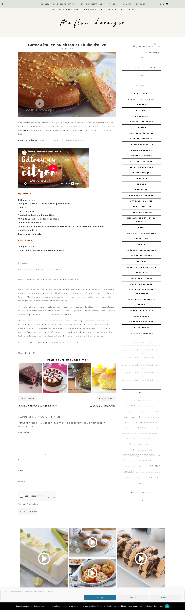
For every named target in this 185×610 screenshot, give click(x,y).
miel (156, 438)
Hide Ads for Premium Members (117, 10)
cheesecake (155, 411)
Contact (140, 4)
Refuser (133, 597)
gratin (140, 427)
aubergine (131, 405)
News (141, 227)
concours (141, 116)
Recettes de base (141, 278)
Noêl (129, 443)
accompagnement (130, 400)
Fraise (142, 422)
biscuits (141, 110)
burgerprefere (132, 411)
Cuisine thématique (91, 4)
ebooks (141, 184)
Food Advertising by (146, 46)
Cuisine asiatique (141, 139)
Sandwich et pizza (141, 310)
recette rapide (142, 466)
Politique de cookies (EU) (65, 10)
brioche (142, 406)
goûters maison (131, 428)
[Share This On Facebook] (26, 353)
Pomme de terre (144, 460)
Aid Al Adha (141, 93)
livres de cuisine (141, 212)
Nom (21, 460)
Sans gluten (141, 316)
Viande (144, 478)
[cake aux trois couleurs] (79, 368)
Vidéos (113, 4)
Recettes (141, 273)
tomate (138, 478)
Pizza (146, 444)
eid (126, 422)
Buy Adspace (90, 10)
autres (141, 105)
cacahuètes (146, 411)
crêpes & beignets (141, 122)
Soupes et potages (141, 322)
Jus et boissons (141, 207)
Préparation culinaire (141, 250)
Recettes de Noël (141, 284)
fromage (148, 422)
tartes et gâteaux (141, 333)
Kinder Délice (142, 433)
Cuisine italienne (141, 161)
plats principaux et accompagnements (139, 449)
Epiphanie (141, 190)
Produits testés (141, 256)
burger (156, 406)
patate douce (138, 444)
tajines (132, 478)
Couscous (145, 417)
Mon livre (126, 4)
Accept (100, 597)
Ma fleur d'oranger (92, 23)
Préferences (165, 597)
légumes (153, 433)
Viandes (154, 477)
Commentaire (25, 432)
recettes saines (142, 472)
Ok (167, 606)
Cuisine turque (141, 173)
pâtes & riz (141, 239)
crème (153, 417)
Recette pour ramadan (141, 267)
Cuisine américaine (141, 133)
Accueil (45, 4)
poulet (156, 460)
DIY (157, 417)
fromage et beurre (141, 195)
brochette (149, 406)
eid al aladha (133, 422)
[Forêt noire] (55, 366)
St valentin (141, 327)
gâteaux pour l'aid (151, 428)
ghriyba (155, 422)
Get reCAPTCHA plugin (28, 504)
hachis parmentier (129, 433)
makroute (150, 438)
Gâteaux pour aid (141, 201)
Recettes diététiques (141, 299)
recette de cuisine (129, 466)
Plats (141, 244)
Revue (141, 305)
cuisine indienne (141, 156)
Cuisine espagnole (141, 144)
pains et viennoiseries (141, 233)
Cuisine (141, 127)
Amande (141, 400)
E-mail (21, 471)
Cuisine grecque (141, 150)
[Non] (182, 606)
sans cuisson (153, 472)
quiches (141, 261)
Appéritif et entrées (141, 99)
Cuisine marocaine (141, 167)
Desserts (141, 178)
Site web (22, 481)
